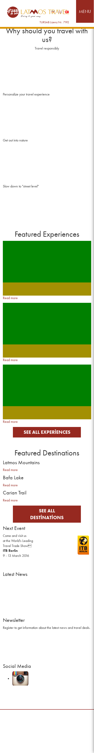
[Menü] (85, 11)
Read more (10, 298)
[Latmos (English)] (60, 12)
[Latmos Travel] (38, 12)
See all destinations (47, 514)
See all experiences (47, 432)
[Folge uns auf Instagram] (31, 678)
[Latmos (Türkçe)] (67, 12)
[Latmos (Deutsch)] (53, 12)
